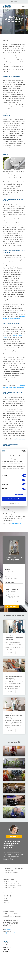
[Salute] (14, 779)
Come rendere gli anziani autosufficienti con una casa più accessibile (13, 676)
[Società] (14, 792)
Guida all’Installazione (10, 887)
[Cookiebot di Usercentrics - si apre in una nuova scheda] (20, 451)
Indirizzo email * (10, 582)
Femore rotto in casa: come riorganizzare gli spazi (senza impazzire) (13, 715)
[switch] (24, 480)
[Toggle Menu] (23, 6)
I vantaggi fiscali (8, 870)
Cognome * (8, 576)
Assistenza (7, 902)
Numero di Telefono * (12, 589)
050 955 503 (7, 895)
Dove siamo (6, 951)
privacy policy (17, 595)
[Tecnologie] (14, 804)
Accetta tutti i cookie (14, 499)
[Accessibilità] (14, 755)
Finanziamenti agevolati (11, 872)
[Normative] (14, 767)
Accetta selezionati (14, 503)
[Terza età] (14, 816)
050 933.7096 (14, 1)
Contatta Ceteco (9, 899)
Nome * (7, 569)
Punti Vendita (8, 897)
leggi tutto (10, 652)
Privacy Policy (7, 947)
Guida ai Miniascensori (10, 882)
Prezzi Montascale (9, 874)
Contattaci (14, 837)
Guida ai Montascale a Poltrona (13, 885)
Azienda (6, 900)
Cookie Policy (6, 949)
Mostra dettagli (19, 494)
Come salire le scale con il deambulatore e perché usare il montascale (14, 637)
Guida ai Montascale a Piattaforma (13, 883)
